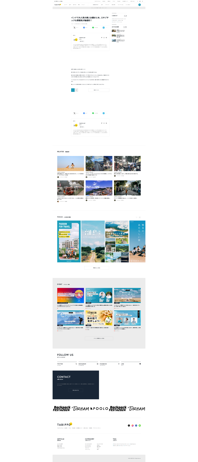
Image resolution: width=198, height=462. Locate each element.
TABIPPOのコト (114, 20)
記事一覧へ (82, 41)
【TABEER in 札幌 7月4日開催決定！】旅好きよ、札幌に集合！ (97, 327)
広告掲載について (125, 1)
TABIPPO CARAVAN (61, 172)
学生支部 (118, 1)
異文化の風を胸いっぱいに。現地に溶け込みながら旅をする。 (126, 173)
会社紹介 (104, 1)
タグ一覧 (125, 15)
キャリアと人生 (120, 4)
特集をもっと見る (96, 267)
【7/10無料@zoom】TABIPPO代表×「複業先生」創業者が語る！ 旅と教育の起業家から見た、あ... (99, 306)
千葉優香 (65, 201)
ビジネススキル (88, 445)
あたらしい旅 (121, 20)
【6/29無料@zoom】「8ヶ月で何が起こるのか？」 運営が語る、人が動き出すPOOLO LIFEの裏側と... (127, 328)
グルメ (98, 447)
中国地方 (118, 29)
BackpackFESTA (88, 446)
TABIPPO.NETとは (97, 1)
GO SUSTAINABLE (88, 443)
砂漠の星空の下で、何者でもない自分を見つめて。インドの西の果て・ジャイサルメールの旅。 (70, 174)
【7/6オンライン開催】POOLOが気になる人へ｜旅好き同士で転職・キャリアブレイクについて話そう (70, 328)
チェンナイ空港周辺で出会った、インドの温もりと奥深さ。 (126, 198)
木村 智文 (122, 175)
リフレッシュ (87, 449)
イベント (83, 4)
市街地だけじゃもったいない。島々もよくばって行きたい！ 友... (121, 31)
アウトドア (107, 4)
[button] (140, 217)
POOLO (114, 1)
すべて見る (125, 26)
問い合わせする (76, 390)
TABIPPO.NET (82, 37)
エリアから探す (119, 34)
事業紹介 (109, 1)
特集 (79, 4)
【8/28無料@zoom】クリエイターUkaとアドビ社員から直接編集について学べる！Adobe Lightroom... (70, 306)
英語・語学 (113, 4)
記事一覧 (74, 4)
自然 (102, 4)
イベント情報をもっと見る (99, 338)
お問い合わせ (132, 1)
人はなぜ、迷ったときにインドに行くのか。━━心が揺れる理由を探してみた (70, 199)
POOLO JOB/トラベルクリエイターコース (119, 18)
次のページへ (96, 90)
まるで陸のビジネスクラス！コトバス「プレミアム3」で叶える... (121, 41)
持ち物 (98, 445)
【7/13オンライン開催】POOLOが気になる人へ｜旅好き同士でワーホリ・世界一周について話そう (127, 306)
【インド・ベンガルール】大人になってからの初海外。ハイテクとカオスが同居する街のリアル (99, 174)
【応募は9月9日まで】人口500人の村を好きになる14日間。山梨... (120, 36)
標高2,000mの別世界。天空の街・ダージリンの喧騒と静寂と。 (98, 198)
